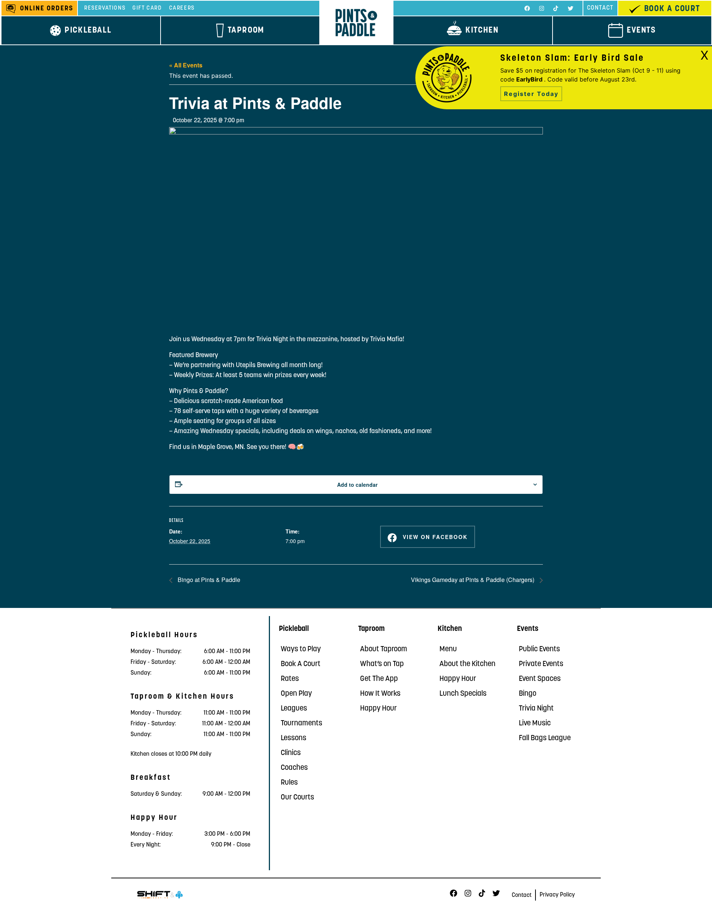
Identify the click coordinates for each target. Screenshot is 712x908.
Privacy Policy (557, 895)
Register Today (531, 93)
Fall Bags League (545, 738)
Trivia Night (536, 708)
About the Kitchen (467, 664)
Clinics (291, 753)
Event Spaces (540, 679)
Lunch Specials (463, 694)
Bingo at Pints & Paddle (208, 579)
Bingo (527, 694)
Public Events (539, 649)
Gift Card (147, 8)
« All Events (185, 65)
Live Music (535, 723)
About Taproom (383, 649)
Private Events (541, 664)
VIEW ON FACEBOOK (434, 537)
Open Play (296, 694)
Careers (182, 8)
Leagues (294, 708)
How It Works (380, 694)
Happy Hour (378, 708)
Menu (448, 649)
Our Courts (297, 797)
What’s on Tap (382, 664)
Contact (600, 8)
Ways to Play (301, 649)
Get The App (379, 679)
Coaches (294, 768)
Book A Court (300, 664)
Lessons (293, 738)
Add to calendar (357, 484)
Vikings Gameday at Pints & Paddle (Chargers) (473, 579)
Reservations (104, 8)
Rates (290, 679)
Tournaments (301, 723)
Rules (289, 782)
